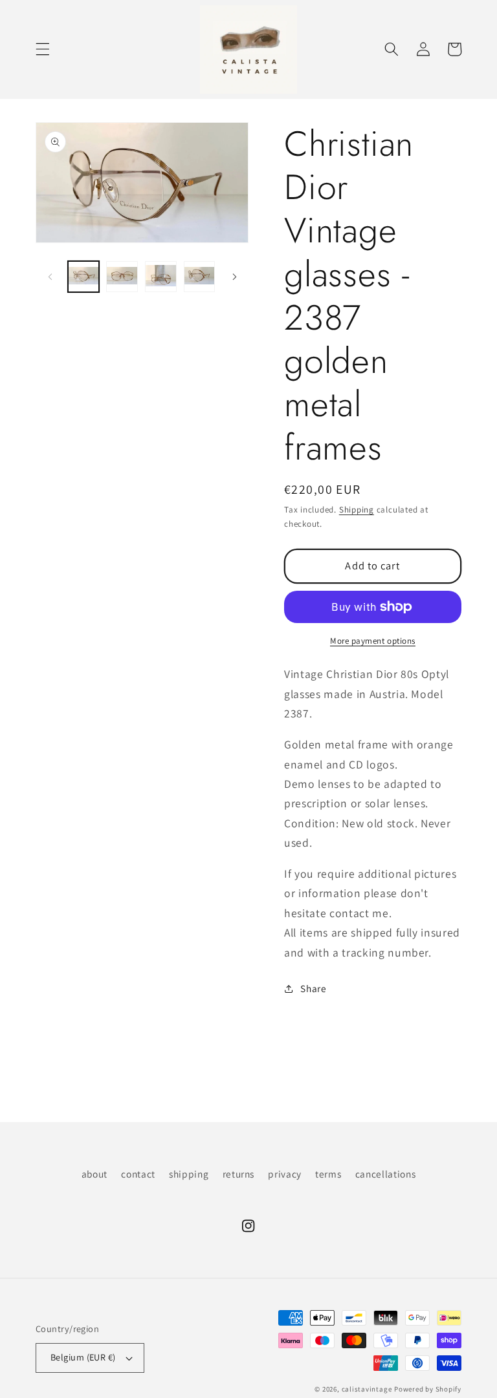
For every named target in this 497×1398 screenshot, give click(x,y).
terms (328, 1173)
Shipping (356, 509)
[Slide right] (234, 276)
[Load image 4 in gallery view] (199, 277)
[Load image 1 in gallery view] (84, 277)
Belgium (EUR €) (83, 1357)
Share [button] (313, 988)
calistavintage (367, 1388)
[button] (42, 49)
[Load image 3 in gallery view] (161, 277)
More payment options (372, 640)
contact (138, 1173)
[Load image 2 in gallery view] (122, 277)
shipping (188, 1173)
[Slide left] (50, 276)
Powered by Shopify (427, 1388)
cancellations (385, 1173)
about (94, 1173)
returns (239, 1173)
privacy (285, 1173)
